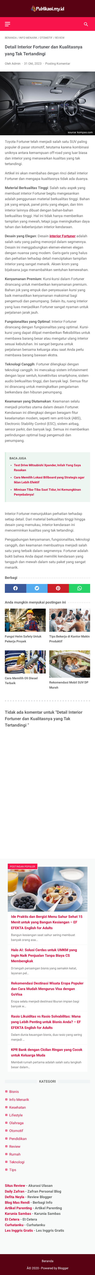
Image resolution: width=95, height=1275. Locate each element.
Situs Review (15, 1185)
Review (14, 1146)
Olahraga (16, 1123)
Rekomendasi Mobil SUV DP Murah (68, 685)
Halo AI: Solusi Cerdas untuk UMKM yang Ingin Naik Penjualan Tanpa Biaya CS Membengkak (44, 955)
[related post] (25, 620)
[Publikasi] (47, 8)
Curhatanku (14, 1225)
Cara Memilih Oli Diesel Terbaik (21, 680)
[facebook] (15, 588)
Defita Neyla (14, 1197)
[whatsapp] (79, 588)
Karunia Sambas (18, 1213)
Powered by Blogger (54, 1268)
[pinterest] (58, 588)
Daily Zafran (14, 1191)
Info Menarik (19, 1100)
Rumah (15, 1154)
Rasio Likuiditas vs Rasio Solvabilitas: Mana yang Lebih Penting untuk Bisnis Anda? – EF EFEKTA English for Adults (46, 1022)
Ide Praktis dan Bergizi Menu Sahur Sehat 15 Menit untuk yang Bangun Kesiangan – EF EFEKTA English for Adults (46, 922)
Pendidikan (18, 1139)
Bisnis (14, 1092)
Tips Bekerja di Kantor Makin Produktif (69, 639)
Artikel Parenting (18, 1208)
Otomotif (16, 1131)
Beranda (47, 1261)
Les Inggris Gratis (19, 1230)
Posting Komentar (57, 63)
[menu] (7, 24)
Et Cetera (12, 1219)
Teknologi (17, 1162)
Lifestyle (16, 1115)
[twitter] (37, 588)
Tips (12, 1170)
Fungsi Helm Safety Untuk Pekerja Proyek (23, 639)
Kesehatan (17, 1107)
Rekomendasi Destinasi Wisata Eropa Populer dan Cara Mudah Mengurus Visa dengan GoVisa (47, 988)
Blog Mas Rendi (17, 1202)
